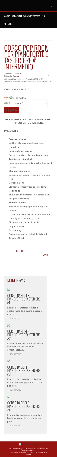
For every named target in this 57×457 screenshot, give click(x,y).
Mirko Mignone (25, 6)
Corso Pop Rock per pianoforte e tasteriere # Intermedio (26, 58)
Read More (15, 318)
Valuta (7, 103)
